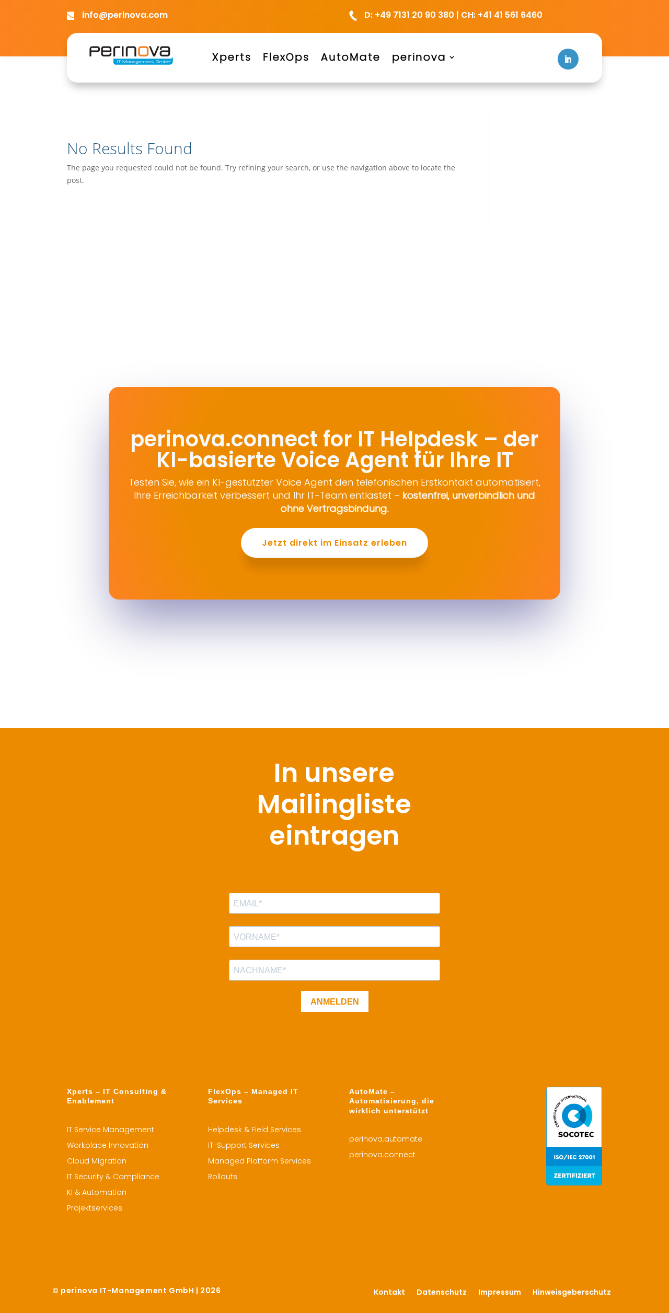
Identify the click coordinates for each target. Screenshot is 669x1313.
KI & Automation (96, 1193)
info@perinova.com (125, 15)
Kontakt (389, 1292)
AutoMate (350, 58)
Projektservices (94, 1208)
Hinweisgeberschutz (572, 1292)
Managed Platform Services (259, 1161)
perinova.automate (385, 1139)
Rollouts (222, 1177)
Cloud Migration (96, 1161)
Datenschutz (442, 1292)
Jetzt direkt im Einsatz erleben (334, 543)
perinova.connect (382, 1155)
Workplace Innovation (107, 1146)
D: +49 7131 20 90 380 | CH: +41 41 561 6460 (453, 15)
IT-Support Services (244, 1146)
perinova (419, 58)
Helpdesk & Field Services (254, 1130)
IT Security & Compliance (113, 1177)
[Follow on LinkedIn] (568, 59)
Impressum (499, 1292)
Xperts (231, 58)
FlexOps (286, 58)
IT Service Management (110, 1130)
